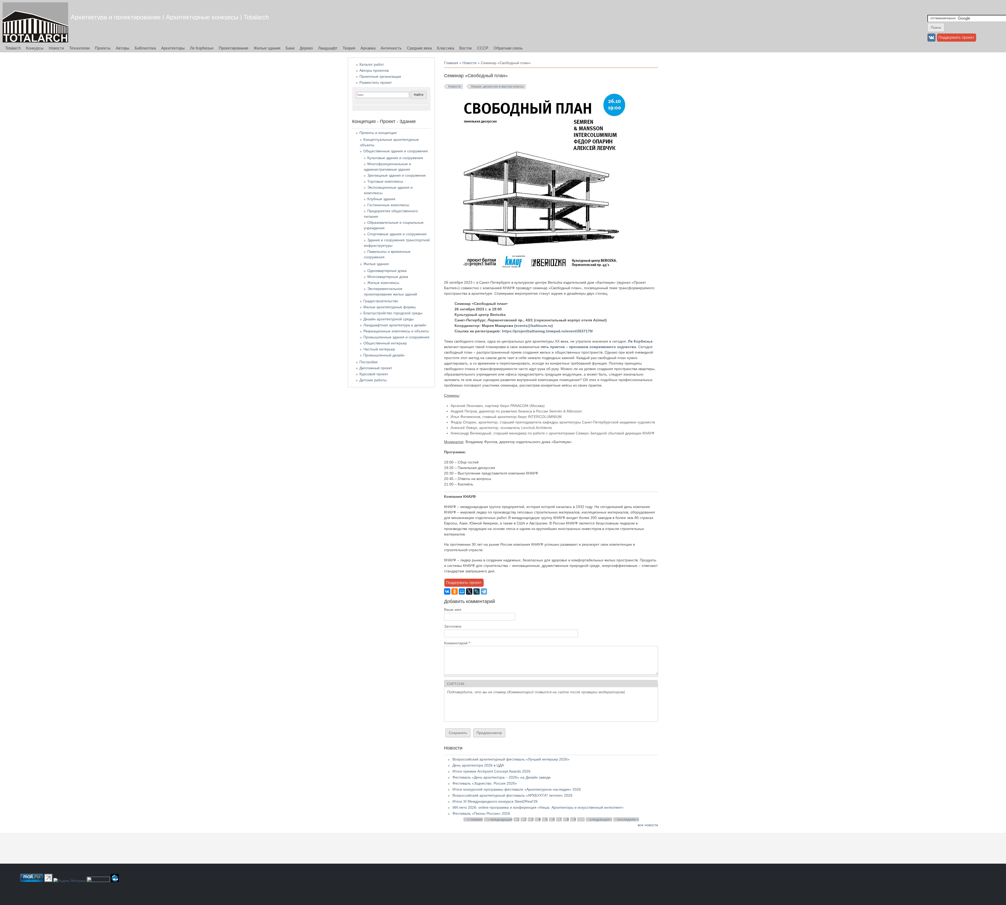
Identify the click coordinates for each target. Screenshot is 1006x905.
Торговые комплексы (385, 181)
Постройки (368, 362)
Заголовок (452, 626)
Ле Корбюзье (202, 48)
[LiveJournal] (476, 591)
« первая (475, 819)
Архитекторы (173, 48)
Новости (56, 48)
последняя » (628, 819)
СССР (482, 48)
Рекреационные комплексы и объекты (396, 331)
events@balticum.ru (533, 325)
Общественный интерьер (385, 343)
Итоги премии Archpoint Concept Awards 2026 (491, 771)
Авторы (122, 48)
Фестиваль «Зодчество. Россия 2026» (484, 783)
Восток (465, 48)
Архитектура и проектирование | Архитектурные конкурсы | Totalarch (170, 17)
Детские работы (373, 380)
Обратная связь (508, 48)
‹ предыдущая (500, 819)
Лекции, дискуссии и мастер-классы (497, 86)
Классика (445, 48)
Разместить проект (375, 82)
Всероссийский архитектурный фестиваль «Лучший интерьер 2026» (511, 759)
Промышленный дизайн (383, 355)
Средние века (419, 48)
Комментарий (457, 643)
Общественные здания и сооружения (395, 151)
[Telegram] (484, 591)
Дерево (306, 48)
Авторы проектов (374, 70)
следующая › (601, 819)
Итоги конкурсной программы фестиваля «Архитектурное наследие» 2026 (516, 789)
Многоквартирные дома (387, 277)
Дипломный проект (375, 368)
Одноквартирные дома (387, 271)
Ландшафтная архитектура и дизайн (394, 325)
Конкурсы (34, 48)
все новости (648, 825)
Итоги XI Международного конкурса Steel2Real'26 (495, 801)
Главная (451, 63)
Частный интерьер (379, 349)
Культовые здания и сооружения (395, 158)
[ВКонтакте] (447, 591)
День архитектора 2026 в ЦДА (478, 765)
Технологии (79, 48)
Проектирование (233, 48)
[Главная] (35, 22)
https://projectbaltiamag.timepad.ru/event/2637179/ (547, 331)
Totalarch (13, 48)
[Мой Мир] (462, 591)
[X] (469, 591)
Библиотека (145, 48)
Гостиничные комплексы (388, 205)
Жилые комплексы (383, 283)
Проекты (103, 48)
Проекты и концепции (378, 133)
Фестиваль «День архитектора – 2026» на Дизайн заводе (501, 777)
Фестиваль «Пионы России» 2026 (481, 813)
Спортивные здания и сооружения (397, 234)
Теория (349, 48)
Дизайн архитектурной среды (388, 319)
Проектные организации (380, 76)
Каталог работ (371, 64)
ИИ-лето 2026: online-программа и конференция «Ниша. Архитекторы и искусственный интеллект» (538, 807)
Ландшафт (327, 48)
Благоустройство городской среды (392, 313)
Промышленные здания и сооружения (396, 337)
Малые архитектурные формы (389, 307)
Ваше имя (452, 609)
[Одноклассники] (454, 591)
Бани (290, 48)
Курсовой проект (373, 374)
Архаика (367, 48)
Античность (391, 48)
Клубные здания (381, 199)
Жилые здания (267, 48)
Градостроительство (380, 301)
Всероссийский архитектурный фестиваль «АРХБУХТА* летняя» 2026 (512, 795)
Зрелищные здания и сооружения (396, 175)
